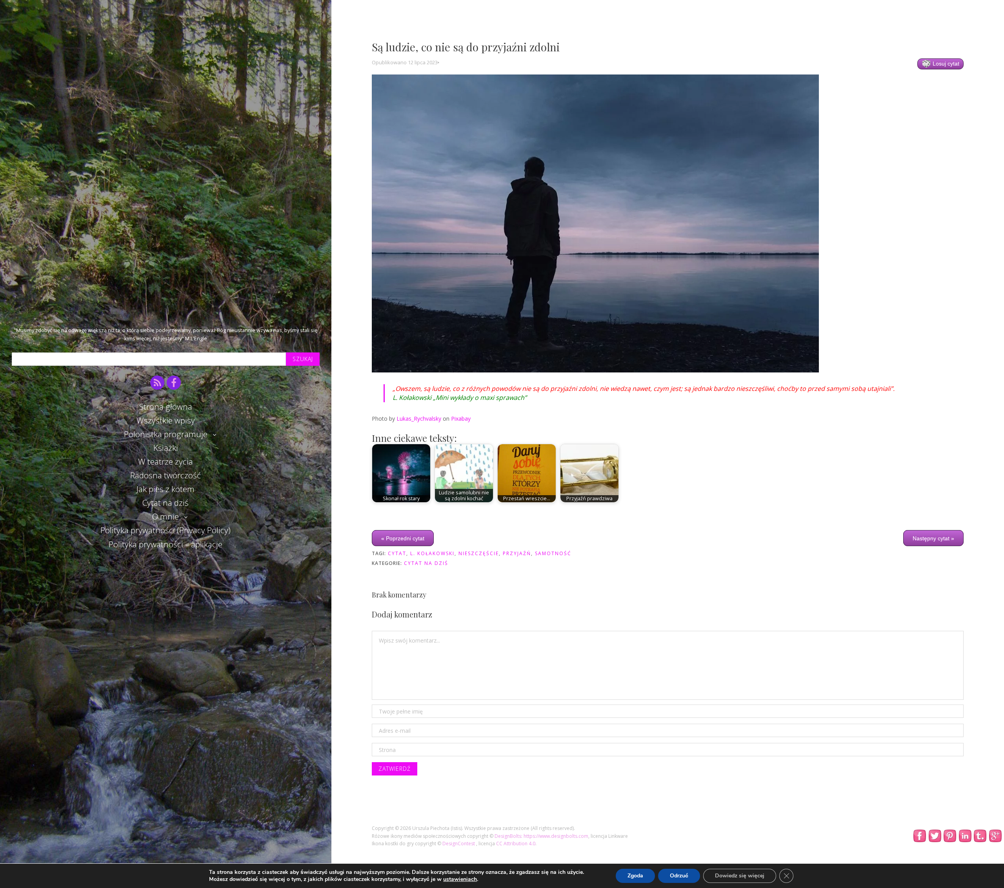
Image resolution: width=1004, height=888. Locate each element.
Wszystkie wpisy (165, 420)
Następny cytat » (933, 538)
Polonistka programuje (165, 434)
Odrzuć (679, 875)
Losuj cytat (945, 63)
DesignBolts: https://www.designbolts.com (541, 836)
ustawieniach (460, 879)
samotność (553, 553)
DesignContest (459, 843)
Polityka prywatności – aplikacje (165, 544)
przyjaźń (517, 553)
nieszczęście (478, 553)
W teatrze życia (165, 461)
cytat (397, 553)
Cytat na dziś (165, 502)
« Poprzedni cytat (402, 538)
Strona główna (165, 406)
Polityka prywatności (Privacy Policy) (165, 530)
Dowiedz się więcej (739, 875)
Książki (165, 447)
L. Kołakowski (432, 553)
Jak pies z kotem (165, 488)
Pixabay (461, 418)
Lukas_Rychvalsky (419, 418)
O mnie (165, 516)
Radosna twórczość (165, 475)
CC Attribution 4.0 (515, 843)
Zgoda (635, 875)
